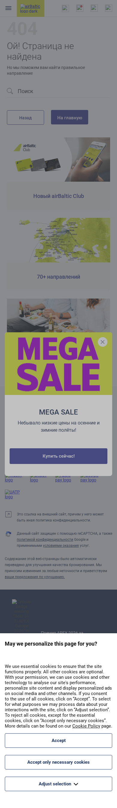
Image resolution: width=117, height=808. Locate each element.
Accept (59, 740)
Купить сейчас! (59, 456)
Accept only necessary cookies (58, 762)
